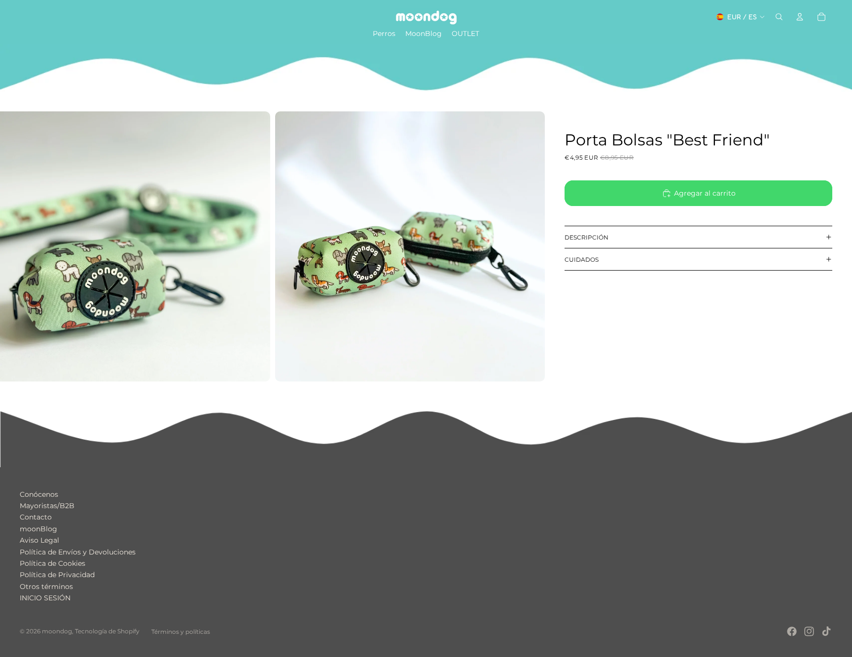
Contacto (36, 517)
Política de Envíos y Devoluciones (78, 552)
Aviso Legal (39, 540)
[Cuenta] (800, 17)
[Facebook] (792, 631)
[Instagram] (809, 631)
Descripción (586, 237)
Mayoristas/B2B (47, 505)
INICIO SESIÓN (45, 597)
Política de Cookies (52, 563)
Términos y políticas (180, 631)
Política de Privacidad (57, 574)
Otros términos (46, 586)
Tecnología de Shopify (107, 631)
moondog (57, 631)
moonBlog (38, 528)
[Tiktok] (826, 631)
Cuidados (582, 259)
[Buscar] (779, 17)
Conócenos (39, 494)
